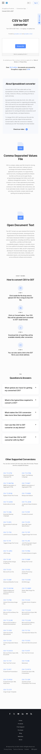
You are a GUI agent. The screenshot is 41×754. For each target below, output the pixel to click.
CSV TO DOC (26, 640)
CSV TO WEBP (26, 588)
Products (20, 723)
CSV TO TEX (7, 532)
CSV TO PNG (26, 551)
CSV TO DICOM (8, 588)
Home (20, 720)
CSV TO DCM (26, 580)
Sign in (36, 3)
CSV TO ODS (7, 630)
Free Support (20, 727)
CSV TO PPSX (7, 679)
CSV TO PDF (26, 512)
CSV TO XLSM (7, 620)
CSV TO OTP (7, 689)
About (20, 739)
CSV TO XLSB (26, 620)
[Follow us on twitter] (14, 714)
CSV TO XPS (26, 522)
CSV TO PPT (7, 669)
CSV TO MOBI (26, 493)
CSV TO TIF (7, 541)
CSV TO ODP (26, 679)
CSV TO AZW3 (8, 502)
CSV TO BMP (26, 559)
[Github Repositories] (27, 714)
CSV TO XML (7, 512)
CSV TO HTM (7, 473)
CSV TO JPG (26, 541)
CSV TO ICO (7, 569)
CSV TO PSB (7, 600)
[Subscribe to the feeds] (31, 714)
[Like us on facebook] (10, 714)
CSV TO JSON (26, 502)
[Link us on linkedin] (22, 714)
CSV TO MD (25, 661)
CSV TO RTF (26, 651)
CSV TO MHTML (8, 483)
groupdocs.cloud (28, 33)
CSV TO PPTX (26, 669)
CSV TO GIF (7, 559)
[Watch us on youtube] (18, 714)
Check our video (18, 129)
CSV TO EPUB (7, 493)
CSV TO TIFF (26, 532)
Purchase (20, 730)
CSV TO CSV (7, 640)
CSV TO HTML (26, 473)
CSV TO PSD (26, 569)
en (28, 3)
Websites (20, 736)
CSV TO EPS (7, 522)
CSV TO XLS (7, 610)
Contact (26, 749)
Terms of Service (18, 749)
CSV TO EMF (7, 580)
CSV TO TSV (26, 630)
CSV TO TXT (7, 661)
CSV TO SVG (26, 600)
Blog (20, 733)
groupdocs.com (18, 33)
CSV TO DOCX (8, 651)
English (35, 749)
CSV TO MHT (26, 483)
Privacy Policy (23, 62)
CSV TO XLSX (26, 610)
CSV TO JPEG (7, 551)
